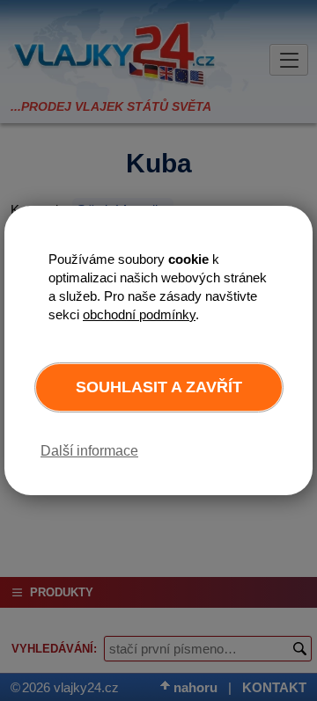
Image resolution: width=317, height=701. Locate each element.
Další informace (89, 450)
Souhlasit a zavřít (159, 387)
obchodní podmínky (139, 314)
